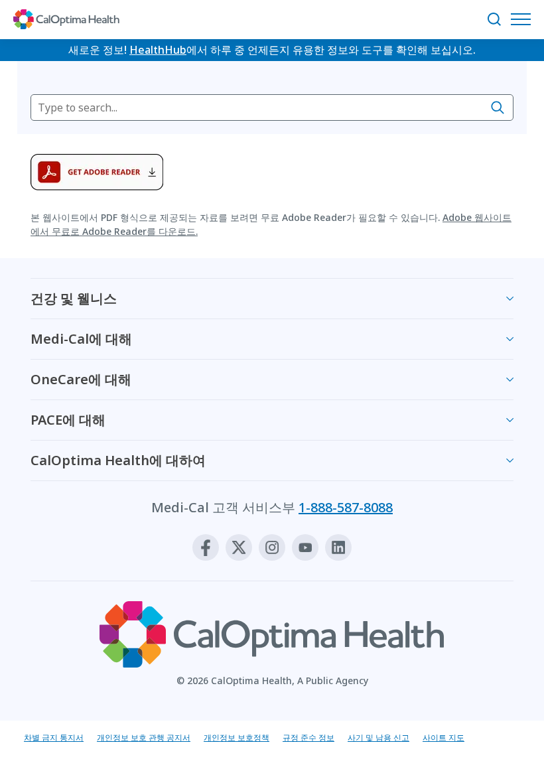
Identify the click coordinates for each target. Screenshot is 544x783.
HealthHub (157, 49)
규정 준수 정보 (308, 737)
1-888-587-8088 (346, 507)
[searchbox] (272, 107)
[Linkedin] (338, 547)
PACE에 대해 (68, 420)
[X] (239, 547)
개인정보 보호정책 (236, 737)
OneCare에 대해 (81, 379)
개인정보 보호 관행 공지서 (143, 737)
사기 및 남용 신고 (378, 737)
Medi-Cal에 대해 (81, 339)
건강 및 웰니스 (74, 298)
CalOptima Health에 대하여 (118, 460)
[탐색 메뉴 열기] (524, 19)
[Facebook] (205, 547)
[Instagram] (272, 547)
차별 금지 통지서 (54, 737)
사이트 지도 (443, 737)
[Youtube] (305, 547)
